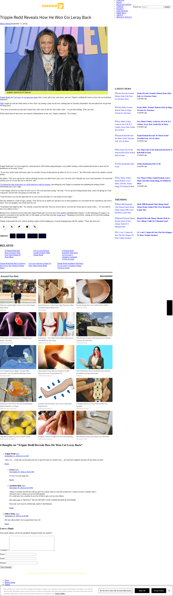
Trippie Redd (5, 97)
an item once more (31, 97)
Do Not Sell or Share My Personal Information (116, 590)
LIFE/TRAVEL (122, 11)
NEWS (119, 2)
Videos (7, 585)
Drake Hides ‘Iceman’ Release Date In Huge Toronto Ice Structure (154, 108)
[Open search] (134, 5)
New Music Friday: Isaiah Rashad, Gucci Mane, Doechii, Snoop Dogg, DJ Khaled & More (154, 181)
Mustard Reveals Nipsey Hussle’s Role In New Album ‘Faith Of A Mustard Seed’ (153, 219)
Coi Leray (17, 97)
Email (2, 559)
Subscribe (169, 308)
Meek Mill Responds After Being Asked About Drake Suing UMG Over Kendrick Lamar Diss (153, 207)
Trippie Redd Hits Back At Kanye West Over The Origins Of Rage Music (12, 265)
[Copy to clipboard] (34, 226)
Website (3, 563)
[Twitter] (11, 226)
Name (2, 554)
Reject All (142, 590)
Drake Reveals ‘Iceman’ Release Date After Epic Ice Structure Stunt (154, 94)
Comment (4, 550)
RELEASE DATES (123, 5)
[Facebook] (4, 226)
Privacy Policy (60, 593)
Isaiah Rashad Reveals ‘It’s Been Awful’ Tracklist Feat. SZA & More (153, 137)
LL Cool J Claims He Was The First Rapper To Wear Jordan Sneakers (154, 233)
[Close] (169, 590)
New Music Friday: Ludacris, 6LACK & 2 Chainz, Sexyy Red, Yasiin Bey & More (154, 122)
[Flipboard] (19, 226)
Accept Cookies (159, 590)
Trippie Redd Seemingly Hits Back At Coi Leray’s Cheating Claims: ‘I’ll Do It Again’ (70, 265)
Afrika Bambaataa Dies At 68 (149, 164)
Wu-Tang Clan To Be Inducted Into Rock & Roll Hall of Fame (154, 151)
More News (120, 193)
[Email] (27, 226)
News (7, 580)
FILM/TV (120, 9)
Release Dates (10, 582)
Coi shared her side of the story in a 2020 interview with (25, 184)
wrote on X (61, 215)
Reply (7, 464)
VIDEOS (119, 7)
